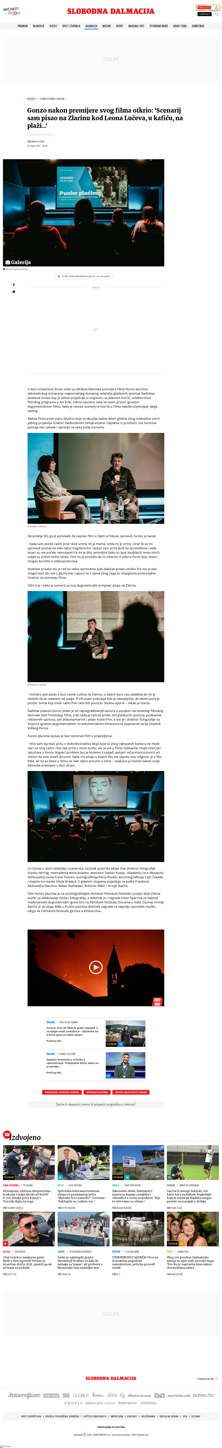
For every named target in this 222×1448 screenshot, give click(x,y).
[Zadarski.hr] (128, 1402)
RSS (185, 1416)
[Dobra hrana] (140, 1395)
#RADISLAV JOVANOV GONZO (62, 1092)
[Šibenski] (149, 1402)
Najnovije (38, 26)
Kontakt (132, 1416)
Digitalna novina (169, 1416)
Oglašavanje (148, 1416)
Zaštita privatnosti (94, 1416)
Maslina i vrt (136, 26)
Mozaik (107, 26)
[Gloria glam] (123, 1395)
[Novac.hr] (203, 1395)
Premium (23, 26)
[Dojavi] (11, 11)
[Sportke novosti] (66, 1395)
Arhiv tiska (180, 26)
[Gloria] (112, 1395)
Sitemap (195, 1416)
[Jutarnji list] (24, 1395)
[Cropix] (73, 1402)
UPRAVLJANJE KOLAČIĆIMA (111, 1427)
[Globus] (81, 1395)
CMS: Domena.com (139, 1434)
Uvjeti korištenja (31, 1416)
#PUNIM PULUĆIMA (97, 1092)
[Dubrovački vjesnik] (100, 1402)
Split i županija (71, 26)
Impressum (117, 1416)
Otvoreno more (159, 26)
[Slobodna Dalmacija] (111, 11)
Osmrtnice (198, 26)
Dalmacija (91, 26)
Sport (119, 26)
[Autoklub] (179, 1395)
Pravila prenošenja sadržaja (62, 1416)
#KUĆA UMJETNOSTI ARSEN (131, 1092)
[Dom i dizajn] (159, 1395)
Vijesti (53, 26)
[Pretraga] (216, 14)
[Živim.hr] (98, 1395)
